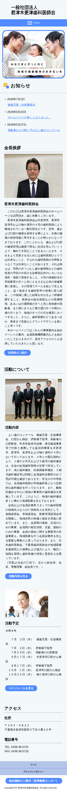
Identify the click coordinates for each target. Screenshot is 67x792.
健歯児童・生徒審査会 (21, 104)
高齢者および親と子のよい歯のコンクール (34, 130)
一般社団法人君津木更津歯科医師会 (33, 10)
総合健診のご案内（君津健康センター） (34, 780)
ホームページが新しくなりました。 (30, 117)
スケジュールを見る (21, 688)
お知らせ (20, 85)
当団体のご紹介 (17, 352)
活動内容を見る (18, 576)
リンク (33, 764)
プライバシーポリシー (33, 771)
